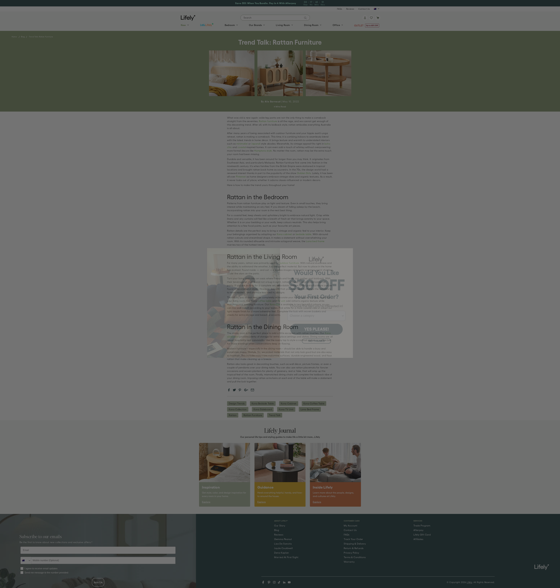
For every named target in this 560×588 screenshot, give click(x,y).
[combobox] (315, 307)
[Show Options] (342, 307)
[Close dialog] (349, 242)
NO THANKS (316, 332)
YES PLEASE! (316, 320)
